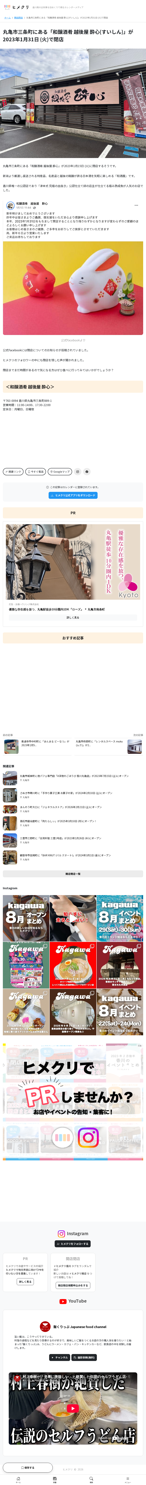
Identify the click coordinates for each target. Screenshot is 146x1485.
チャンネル (61, 1357)
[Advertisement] (73, 685)
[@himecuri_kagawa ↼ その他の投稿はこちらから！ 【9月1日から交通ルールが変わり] (73, 918)
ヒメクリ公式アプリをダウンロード (75, 495)
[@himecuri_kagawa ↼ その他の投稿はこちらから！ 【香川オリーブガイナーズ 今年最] (26, 965)
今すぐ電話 (37, 471)
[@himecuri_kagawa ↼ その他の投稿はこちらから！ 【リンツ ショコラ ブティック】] (73, 1012)
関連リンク (15, 471)
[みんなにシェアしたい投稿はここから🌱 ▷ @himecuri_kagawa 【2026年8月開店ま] (26, 918)
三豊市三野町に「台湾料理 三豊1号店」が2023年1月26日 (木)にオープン (60, 838)
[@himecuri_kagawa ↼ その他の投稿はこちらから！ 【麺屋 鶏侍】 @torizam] (73, 965)
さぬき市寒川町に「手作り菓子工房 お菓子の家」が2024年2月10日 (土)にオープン (66, 793)
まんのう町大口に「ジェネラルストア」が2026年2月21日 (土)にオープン (61, 807)
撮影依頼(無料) (86, 1357)
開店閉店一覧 (73, 874)
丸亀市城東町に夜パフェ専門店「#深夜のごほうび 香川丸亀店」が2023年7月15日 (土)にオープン (74, 776)
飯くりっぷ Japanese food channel (79, 1326)
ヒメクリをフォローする (74, 1243)
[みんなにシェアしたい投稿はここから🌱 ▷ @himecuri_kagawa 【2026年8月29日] (120, 918)
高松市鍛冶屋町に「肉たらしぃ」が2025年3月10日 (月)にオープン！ (58, 821)
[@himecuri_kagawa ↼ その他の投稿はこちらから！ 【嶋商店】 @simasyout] (26, 1012)
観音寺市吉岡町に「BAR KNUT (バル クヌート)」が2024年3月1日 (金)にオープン (65, 855)
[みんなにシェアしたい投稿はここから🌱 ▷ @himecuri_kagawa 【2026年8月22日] (120, 1012)
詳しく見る (25, 1281)
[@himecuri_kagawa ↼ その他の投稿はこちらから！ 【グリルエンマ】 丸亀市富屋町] (120, 965)
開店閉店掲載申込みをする (73, 1285)
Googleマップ (61, 471)
